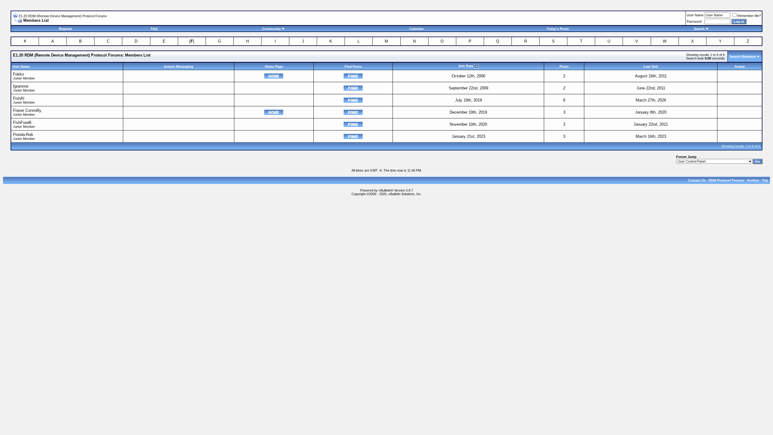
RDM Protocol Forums (726, 180)
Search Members (743, 56)
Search (699, 29)
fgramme (20, 86)
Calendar (416, 29)
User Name (695, 15)
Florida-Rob (23, 134)
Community (271, 29)
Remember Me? (749, 16)
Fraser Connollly (27, 110)
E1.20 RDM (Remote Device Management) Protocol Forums (63, 16)
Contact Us (697, 180)
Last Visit (650, 66)
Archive (753, 180)
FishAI (18, 98)
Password (694, 21)
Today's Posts (558, 29)
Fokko (18, 74)
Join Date (465, 66)
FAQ (154, 29)
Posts (564, 66)
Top (765, 180)
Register (65, 29)
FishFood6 (22, 122)
